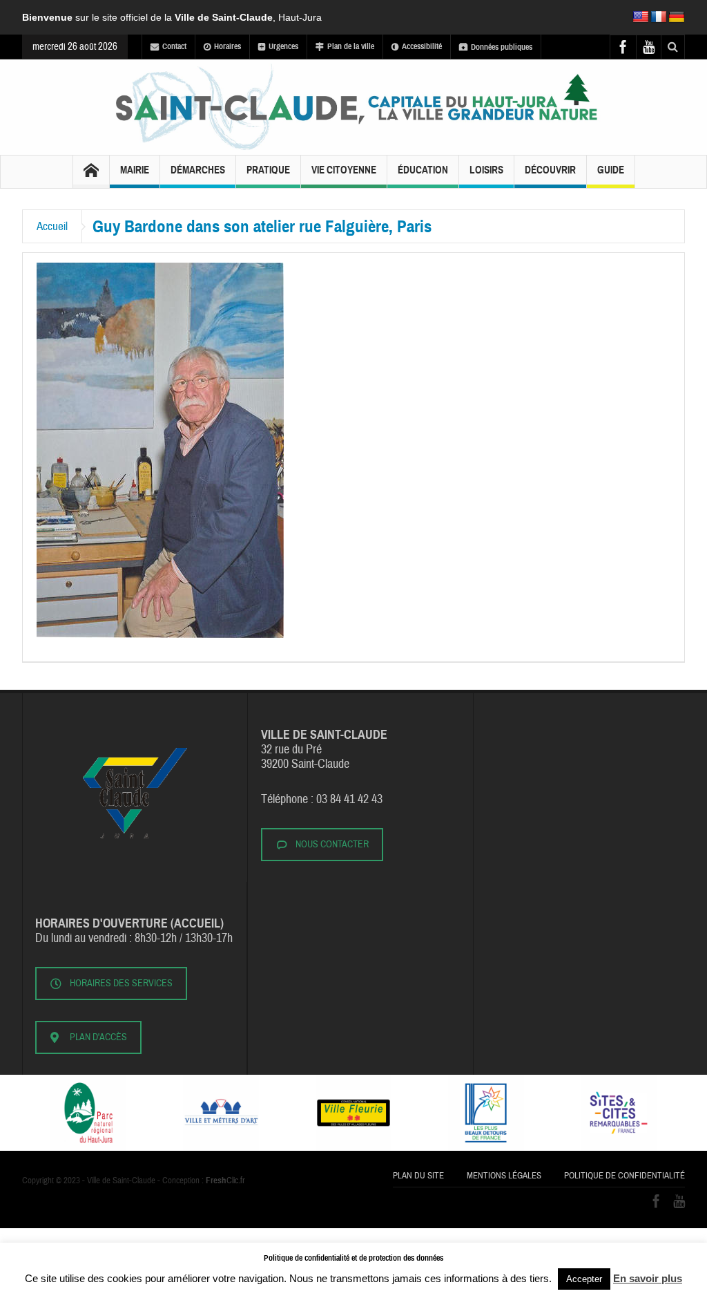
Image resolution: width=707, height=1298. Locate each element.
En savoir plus (647, 1278)
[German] (676, 17)
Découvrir (550, 170)
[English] (640, 17)
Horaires (227, 46)
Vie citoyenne (343, 170)
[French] (658, 17)
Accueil (52, 226)
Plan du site (418, 1175)
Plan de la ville (350, 46)
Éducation (423, 170)
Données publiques (501, 47)
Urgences (283, 46)
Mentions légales (504, 1175)
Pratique (268, 170)
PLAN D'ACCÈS (98, 1037)
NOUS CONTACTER (332, 844)
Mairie (134, 170)
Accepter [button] (584, 1279)
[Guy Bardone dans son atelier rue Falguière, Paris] (160, 449)
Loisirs (486, 170)
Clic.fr (225, 1180)
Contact (174, 46)
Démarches (198, 170)
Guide (610, 170)
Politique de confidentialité (624, 1175)
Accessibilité (422, 46)
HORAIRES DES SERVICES (121, 983)
